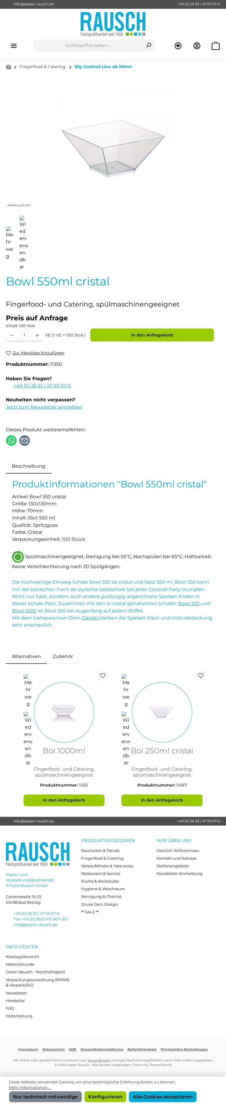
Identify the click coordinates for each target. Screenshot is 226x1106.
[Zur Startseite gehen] (113, 24)
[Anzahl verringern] (11, 335)
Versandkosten (99, 1060)
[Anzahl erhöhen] (37, 335)
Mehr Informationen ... (30, 1087)
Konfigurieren (105, 1097)
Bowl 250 (189, 603)
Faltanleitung (19, 1016)
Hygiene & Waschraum (103, 889)
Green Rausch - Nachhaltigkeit (35, 972)
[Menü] (14, 46)
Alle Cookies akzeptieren (163, 1097)
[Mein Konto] (197, 46)
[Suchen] (148, 45)
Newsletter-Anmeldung (179, 873)
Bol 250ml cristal (162, 751)
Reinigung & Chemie (101, 896)
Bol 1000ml (64, 751)
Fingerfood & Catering (102, 858)
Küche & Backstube (100, 881)
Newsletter (16, 993)
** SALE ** (90, 912)
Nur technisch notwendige (45, 1097)
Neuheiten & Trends (100, 851)
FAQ (10, 1008)
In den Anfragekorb (152, 335)
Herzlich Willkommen (178, 851)
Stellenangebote (173, 866)
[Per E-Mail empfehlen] (24, 440)
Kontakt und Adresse (177, 858)
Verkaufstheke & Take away (107, 866)
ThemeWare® (160, 1065)
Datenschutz (53, 1049)
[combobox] (88, 45)
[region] (113, 145)
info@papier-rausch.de (34, 4)
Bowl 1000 (24, 611)
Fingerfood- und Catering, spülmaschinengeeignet (64, 772)
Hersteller (15, 1001)
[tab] (28, 466)
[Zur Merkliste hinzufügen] (103, 676)
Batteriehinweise (142, 1049)
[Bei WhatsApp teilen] (11, 440)
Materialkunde (20, 964)
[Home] (8, 67)
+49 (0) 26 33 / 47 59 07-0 (198, 4)
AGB (72, 1049)
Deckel (90, 618)
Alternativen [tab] (26, 656)
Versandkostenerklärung (101, 1049)
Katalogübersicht (22, 957)
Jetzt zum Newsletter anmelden (44, 407)
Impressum (28, 1049)
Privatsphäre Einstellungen (184, 1049)
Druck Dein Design (99, 904)
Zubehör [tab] (63, 656)
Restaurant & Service (100, 873)
